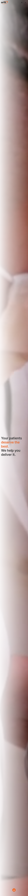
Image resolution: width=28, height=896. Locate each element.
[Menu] (25, 2)
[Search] (21, 2)
